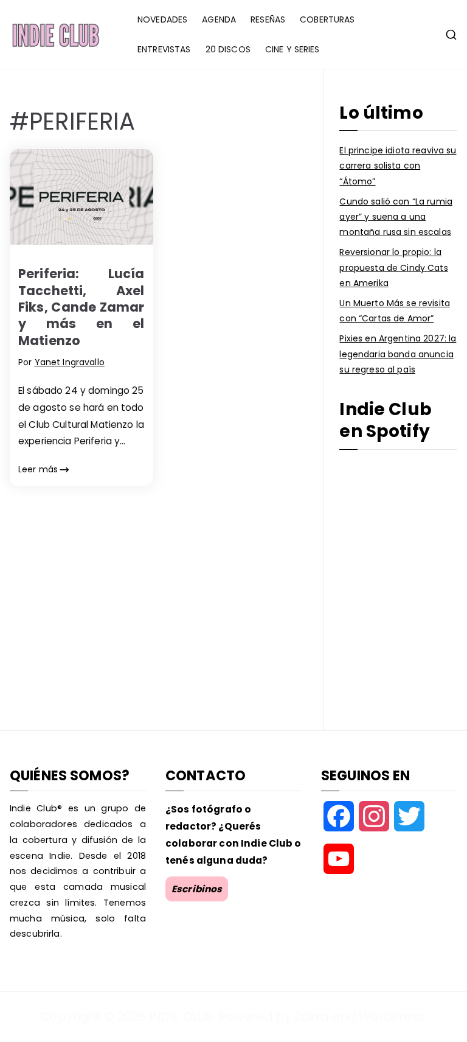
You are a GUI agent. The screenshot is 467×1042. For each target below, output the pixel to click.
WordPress (391, 1016)
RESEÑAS (268, 19)
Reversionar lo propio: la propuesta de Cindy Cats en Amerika (393, 267)
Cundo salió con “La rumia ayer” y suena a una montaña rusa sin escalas (395, 216)
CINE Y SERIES (292, 49)
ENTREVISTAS (164, 49)
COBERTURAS (327, 19)
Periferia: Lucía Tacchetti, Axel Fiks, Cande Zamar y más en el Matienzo (81, 307)
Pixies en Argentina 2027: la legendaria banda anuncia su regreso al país (397, 353)
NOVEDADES (162, 19)
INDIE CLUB (181, 1016)
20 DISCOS (228, 49)
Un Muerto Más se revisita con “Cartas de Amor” (394, 310)
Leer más (38, 469)
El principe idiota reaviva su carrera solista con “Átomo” (397, 165)
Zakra (311, 1016)
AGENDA (219, 19)
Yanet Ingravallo (70, 362)
